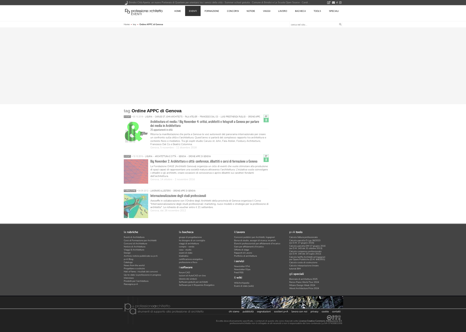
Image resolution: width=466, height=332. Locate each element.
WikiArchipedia (241, 282)
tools (317, 11)
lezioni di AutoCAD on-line (192, 275)
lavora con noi (299, 311)
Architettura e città (165, 156)
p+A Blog (128, 259)
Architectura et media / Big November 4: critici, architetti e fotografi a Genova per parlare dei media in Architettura (204, 123)
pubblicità (248, 311)
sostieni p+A (281, 311)
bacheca (300, 11)
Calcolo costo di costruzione (303, 262)
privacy (314, 311)
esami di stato (185, 252)
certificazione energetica (190, 259)
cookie (325, 311)
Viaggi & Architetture (134, 249)
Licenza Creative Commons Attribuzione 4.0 (320, 320)
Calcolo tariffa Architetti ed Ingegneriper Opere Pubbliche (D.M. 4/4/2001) (307, 258)
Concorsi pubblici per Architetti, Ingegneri (254, 237)
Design (127, 252)
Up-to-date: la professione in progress (142, 274)
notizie (251, 11)
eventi (136, 14)
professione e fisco (188, 262)
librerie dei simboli (188, 278)
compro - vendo (186, 246)
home (177, 11)
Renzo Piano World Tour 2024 (304, 282)
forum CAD (184, 272)
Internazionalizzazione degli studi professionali (178, 195)
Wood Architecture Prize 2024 (304, 288)
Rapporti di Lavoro (243, 252)
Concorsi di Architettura (135, 243)
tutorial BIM (295, 268)
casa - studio (185, 249)
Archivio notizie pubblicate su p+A (141, 255)
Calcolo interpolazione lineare (304, 265)
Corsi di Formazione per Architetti (140, 240)
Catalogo (128, 262)
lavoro (282, 11)
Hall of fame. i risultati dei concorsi (141, 271)
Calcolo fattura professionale (303, 237)
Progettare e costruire (134, 268)
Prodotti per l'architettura (136, 281)
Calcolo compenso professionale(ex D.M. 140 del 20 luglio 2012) (305, 252)
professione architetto (143, 11)
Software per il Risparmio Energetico (196, 285)
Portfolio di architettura (245, 255)
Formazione (130, 190)
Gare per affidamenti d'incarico (249, 246)
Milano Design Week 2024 (302, 285)
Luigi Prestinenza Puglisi (233, 116)
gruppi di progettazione (190, 237)
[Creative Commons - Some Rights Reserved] (233, 317)
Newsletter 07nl (242, 266)
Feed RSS (238, 272)
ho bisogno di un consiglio (192, 240)
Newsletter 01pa (242, 269)
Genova (182, 156)
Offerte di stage (241, 249)
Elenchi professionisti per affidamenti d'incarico (257, 243)
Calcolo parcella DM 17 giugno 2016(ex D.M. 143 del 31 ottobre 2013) (307, 247)
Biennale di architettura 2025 (303, 279)
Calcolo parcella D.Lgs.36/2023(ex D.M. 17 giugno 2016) (304, 241)
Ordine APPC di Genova (259, 116)
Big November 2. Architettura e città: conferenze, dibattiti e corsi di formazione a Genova (203, 161)
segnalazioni (264, 311)
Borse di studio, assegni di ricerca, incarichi (255, 240)
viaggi (266, 11)
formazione (212, 11)
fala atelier (191, 116)
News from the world (134, 265)
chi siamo (234, 311)
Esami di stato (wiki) (244, 285)
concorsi (233, 11)
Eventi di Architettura (134, 237)
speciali (334, 11)
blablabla (183, 255)
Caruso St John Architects (168, 116)
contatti (336, 311)
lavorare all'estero (160, 190)
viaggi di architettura (189, 243)
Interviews (129, 277)
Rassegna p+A (131, 284)
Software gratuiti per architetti (193, 281)
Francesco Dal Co (209, 116)
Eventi (127, 116)
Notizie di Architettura (134, 246)
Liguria (148, 116)
